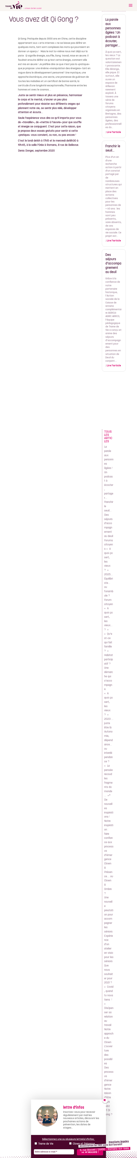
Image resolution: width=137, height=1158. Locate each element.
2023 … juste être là (108, 723)
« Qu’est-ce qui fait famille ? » (108, 642)
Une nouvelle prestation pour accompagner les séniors (108, 914)
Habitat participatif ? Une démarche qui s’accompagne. (108, 672)
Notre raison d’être (107, 1093)
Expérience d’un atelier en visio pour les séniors (108, 949)
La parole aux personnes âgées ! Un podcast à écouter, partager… (113, 32)
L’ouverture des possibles (108, 1055)
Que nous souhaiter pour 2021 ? (108, 974)
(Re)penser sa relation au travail (108, 1017)
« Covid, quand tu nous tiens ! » (108, 995)
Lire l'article (114, 132)
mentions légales (119, 1142)
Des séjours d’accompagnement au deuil (113, 263)
